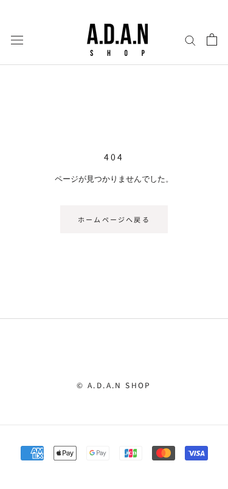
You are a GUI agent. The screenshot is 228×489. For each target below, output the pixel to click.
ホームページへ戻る (114, 219)
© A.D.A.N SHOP (114, 385)
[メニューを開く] (17, 39)
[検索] (190, 40)
